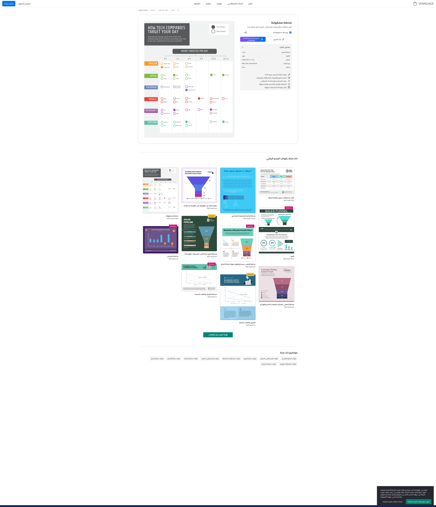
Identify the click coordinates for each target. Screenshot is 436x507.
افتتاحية (153, 10)
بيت (178, 10)
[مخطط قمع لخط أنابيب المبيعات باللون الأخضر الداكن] (199, 233)
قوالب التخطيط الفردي (289, 358)
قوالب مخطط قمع (157, 358)
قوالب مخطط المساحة (268, 364)
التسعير (197, 3)
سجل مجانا (9, 3)
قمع (292, 256)
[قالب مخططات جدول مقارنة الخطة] (276, 181)
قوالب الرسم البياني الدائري (210, 358)
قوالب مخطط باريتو (250, 358)
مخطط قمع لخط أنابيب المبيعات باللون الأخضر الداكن (199, 254)
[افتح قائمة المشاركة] (245, 32)
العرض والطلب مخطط (247, 322)
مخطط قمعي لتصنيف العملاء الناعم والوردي (277, 304)
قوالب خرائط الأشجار (173, 358)
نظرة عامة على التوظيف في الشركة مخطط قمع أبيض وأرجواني (199, 206)
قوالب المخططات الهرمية (288, 364)
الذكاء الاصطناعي (235, 3)
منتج (250, 3)
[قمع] (276, 230)
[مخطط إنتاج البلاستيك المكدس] (237, 190)
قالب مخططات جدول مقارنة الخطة (281, 198)
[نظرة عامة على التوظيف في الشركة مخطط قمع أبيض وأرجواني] (199, 185)
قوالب (219, 3)
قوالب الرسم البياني (163, 10)
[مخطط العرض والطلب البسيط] (199, 277)
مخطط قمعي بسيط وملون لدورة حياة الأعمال (238, 264)
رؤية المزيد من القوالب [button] (218, 334)
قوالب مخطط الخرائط (190, 358)
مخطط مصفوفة (172, 216)
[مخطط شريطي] (160, 239)
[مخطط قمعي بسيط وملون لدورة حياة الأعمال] (237, 243)
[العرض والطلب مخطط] (237, 297)
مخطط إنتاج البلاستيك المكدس (243, 216)
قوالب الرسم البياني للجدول (269, 358)
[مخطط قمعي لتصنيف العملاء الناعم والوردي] (276, 284)
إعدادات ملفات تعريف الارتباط (392, 501)
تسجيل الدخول (24, 3)
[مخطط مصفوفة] (160, 190)
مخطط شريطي (172, 256)
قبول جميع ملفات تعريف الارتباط (419, 501)
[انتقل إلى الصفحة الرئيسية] (423, 4)
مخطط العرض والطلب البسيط (206, 294)
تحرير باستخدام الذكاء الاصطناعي (251, 39)
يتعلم (208, 3)
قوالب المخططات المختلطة (231, 358)
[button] (279, 39)
